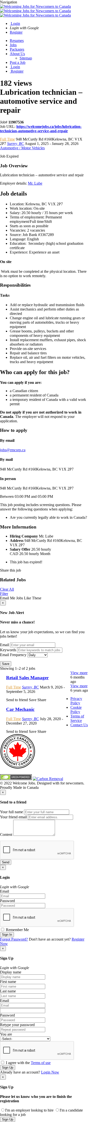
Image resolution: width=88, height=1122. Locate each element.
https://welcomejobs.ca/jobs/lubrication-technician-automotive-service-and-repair (41, 128)
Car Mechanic (20, 709)
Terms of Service (77, 718)
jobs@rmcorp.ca (12, 450)
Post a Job (17, 62)
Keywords (8, 650)
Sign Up (7, 1067)
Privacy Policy (76, 701)
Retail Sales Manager (27, 677)
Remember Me (17, 930)
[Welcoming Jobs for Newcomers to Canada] (35, 10)
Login (15, 23)
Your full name (11, 812)
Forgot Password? (14, 939)
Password (7, 901)
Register (16, 32)
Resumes (17, 40)
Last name (8, 991)
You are (6, 1034)
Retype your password (17, 1025)
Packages (17, 49)
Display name (10, 972)
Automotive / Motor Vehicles (22, 148)
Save (5, 664)
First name (8, 982)
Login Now (50, 1072)
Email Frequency (13, 655)
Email (4, 645)
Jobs (13, 45)
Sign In (7, 934)
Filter (4, 594)
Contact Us (79, 725)
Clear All (7, 589)
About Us (17, 54)
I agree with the (28, 1063)
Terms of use (41, 1063)
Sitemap (26, 58)
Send (5, 862)
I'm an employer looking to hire (29, 1110)
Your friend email (13, 817)
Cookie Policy (76, 709)
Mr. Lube (35, 183)
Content (6, 834)
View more (79, 673)
